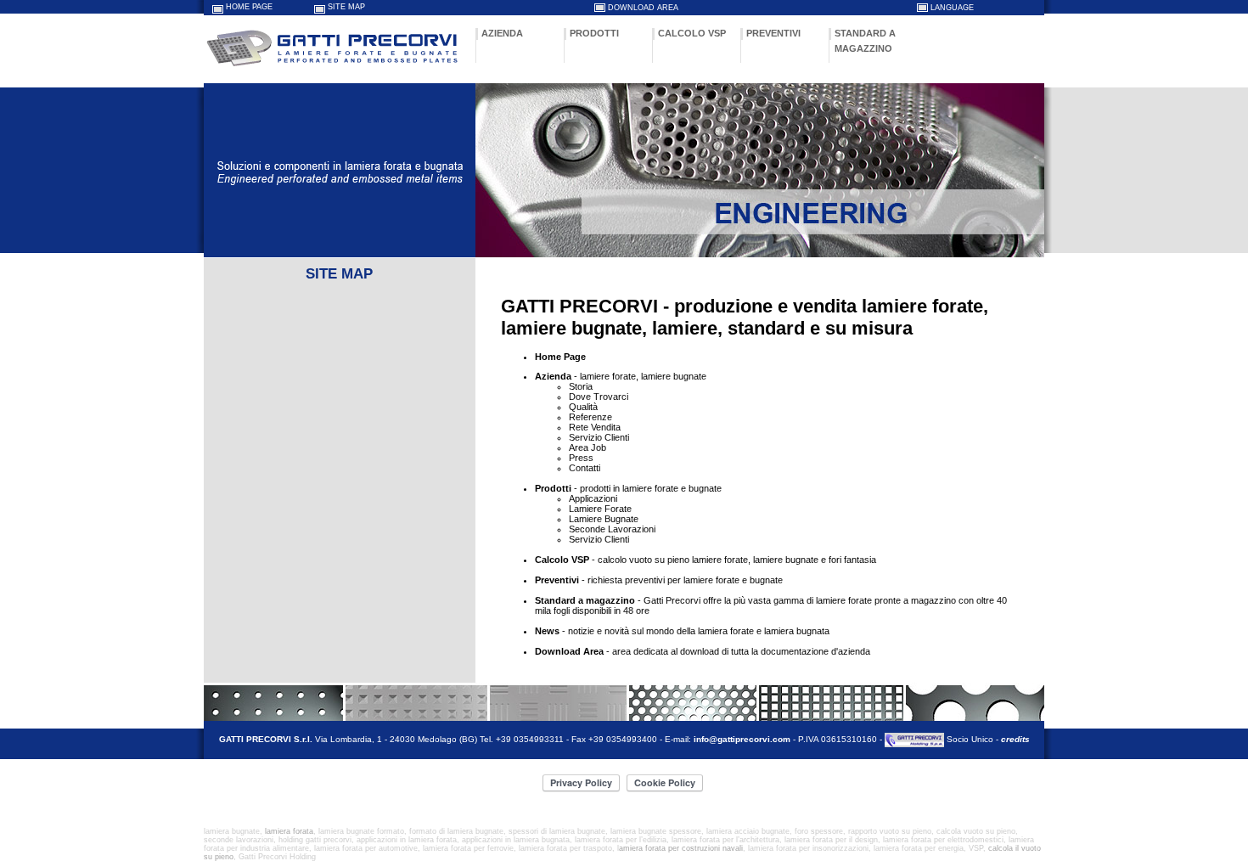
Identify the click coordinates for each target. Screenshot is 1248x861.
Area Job (587, 447)
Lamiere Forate (600, 509)
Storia (581, 386)
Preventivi (557, 580)
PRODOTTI (594, 33)
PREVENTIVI (773, 33)
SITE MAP (346, 7)
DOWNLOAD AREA (643, 7)
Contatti (584, 468)
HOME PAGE (249, 7)
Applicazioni (593, 498)
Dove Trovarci (598, 396)
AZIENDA (502, 33)
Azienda (553, 376)
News (547, 631)
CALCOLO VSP (692, 33)
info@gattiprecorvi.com (742, 740)
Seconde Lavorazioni (612, 529)
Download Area (569, 651)
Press (581, 458)
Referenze (590, 417)
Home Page (560, 357)
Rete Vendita (595, 427)
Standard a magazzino (585, 600)
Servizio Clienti (599, 437)
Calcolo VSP (562, 559)
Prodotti (553, 488)
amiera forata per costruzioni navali (681, 848)
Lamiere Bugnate (603, 519)
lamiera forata (289, 831)
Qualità (583, 407)
